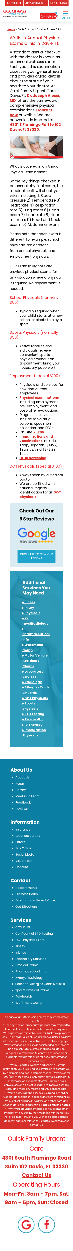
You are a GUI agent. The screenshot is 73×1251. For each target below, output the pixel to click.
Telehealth (23, 996)
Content (21, 867)
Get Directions (26, 906)
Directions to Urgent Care (35, 900)
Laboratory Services (30, 959)
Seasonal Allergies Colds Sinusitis (40, 984)
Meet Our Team (27, 796)
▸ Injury (28, 607)
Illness (20, 946)
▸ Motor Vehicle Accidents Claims (34, 660)
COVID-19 (22, 927)
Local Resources (27, 835)
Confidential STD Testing (34, 933)
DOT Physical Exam (30, 940)
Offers (20, 842)
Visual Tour (23, 861)
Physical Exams (27, 965)
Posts (19, 783)
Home (11, 29)
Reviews (21, 808)
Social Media (24, 854)
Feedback (23, 802)
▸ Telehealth (32, 719)
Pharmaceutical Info (31, 971)
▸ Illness (28, 602)
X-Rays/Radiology (29, 977)
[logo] (15, 10)
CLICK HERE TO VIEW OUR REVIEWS (36, 556)
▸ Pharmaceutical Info (36, 634)
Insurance (23, 829)
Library (20, 790)
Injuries (20, 952)
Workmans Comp (28, 1002)
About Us (22, 777)
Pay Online (23, 848)
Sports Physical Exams (32, 990)
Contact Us (36, 1175)
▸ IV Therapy (32, 724)
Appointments (26, 888)
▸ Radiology (32, 682)
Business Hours (26, 894)
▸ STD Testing (33, 714)
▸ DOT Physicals (35, 698)
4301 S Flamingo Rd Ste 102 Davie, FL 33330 (35, 127)
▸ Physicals (31, 613)
